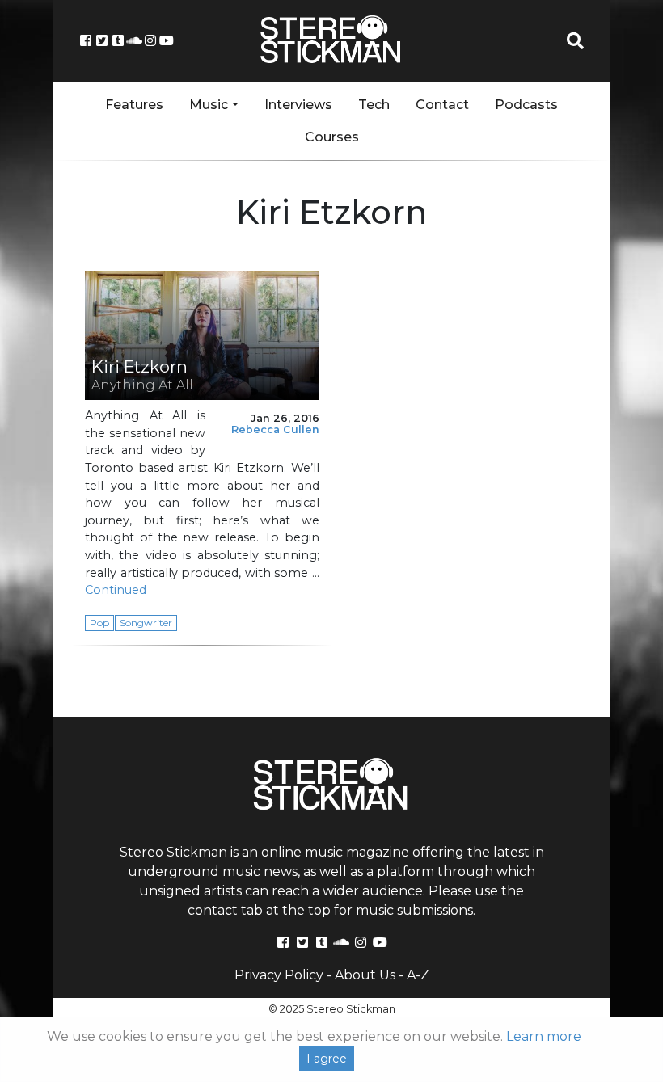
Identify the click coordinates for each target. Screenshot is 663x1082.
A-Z (418, 975)
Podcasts (526, 104)
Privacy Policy (278, 975)
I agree (326, 1058)
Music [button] (208, 104)
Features (134, 104)
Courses (332, 137)
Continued (115, 590)
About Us (365, 975)
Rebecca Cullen (275, 429)
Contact (442, 104)
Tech (374, 104)
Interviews (298, 104)
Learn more (543, 1036)
